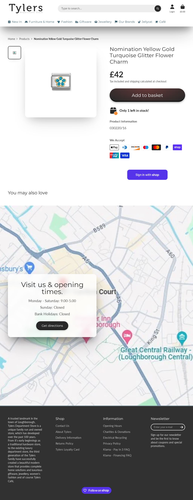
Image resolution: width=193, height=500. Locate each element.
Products (24, 38)
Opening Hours (112, 425)
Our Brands (127, 22)
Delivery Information (68, 437)
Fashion (66, 22)
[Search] (158, 8)
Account (172, 9)
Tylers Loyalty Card (67, 449)
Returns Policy (64, 443)
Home (11, 38)
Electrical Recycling (115, 437)
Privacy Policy (112, 443)
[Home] (26, 8)
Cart (182, 9)
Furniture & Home (41, 22)
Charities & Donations (116, 431)
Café (162, 22)
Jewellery (105, 22)
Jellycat (147, 22)
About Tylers (63, 431)
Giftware (85, 22)
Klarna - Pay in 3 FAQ (116, 449)
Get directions (52, 326)
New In (17, 22)
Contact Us (62, 425)
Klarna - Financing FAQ (117, 455)
